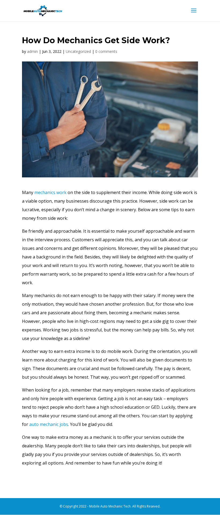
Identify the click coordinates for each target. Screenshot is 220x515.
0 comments (106, 51)
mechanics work (50, 192)
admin (32, 51)
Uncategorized (78, 51)
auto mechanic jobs (48, 424)
